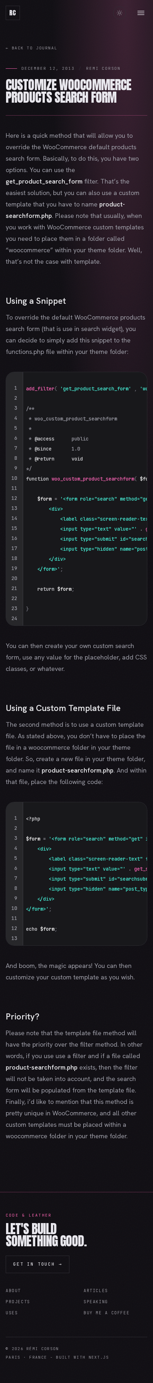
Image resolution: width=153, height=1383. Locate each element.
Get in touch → (37, 1264)
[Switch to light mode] (119, 12)
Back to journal (31, 47)
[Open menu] (140, 12)
